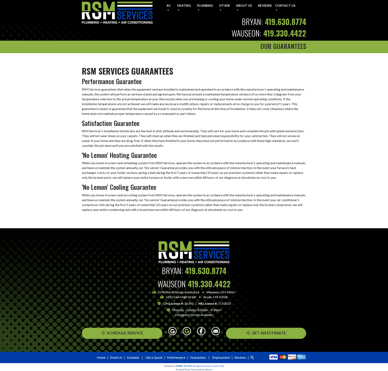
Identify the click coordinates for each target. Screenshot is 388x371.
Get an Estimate (269, 333)
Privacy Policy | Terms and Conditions (194, 369)
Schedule (133, 357)
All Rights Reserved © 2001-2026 (208, 366)
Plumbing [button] (205, 5)
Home (101, 357)
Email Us (116, 357)
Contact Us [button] (285, 5)
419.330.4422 (284, 33)
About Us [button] (244, 5)
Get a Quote (154, 357)
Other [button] (224, 5)
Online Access (184, 366)
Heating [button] (184, 5)
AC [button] (169, 5)
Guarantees (198, 357)
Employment (221, 357)
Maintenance (176, 357)
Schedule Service (125, 333)
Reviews (265, 5)
